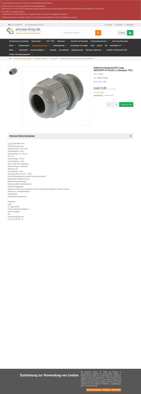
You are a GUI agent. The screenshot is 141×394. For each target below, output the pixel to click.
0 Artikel (122, 33)
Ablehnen (106, 390)
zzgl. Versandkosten (99, 92)
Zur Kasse (108, 25)
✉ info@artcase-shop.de (34, 25)
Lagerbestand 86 (109, 95)
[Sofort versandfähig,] (98, 95)
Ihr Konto (119, 25)
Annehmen (116, 390)
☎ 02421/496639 (15, 25)
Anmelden (130, 25)
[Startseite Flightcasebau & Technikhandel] (24, 31)
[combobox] (112, 104)
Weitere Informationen (94, 390)
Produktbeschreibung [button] (22, 136)
